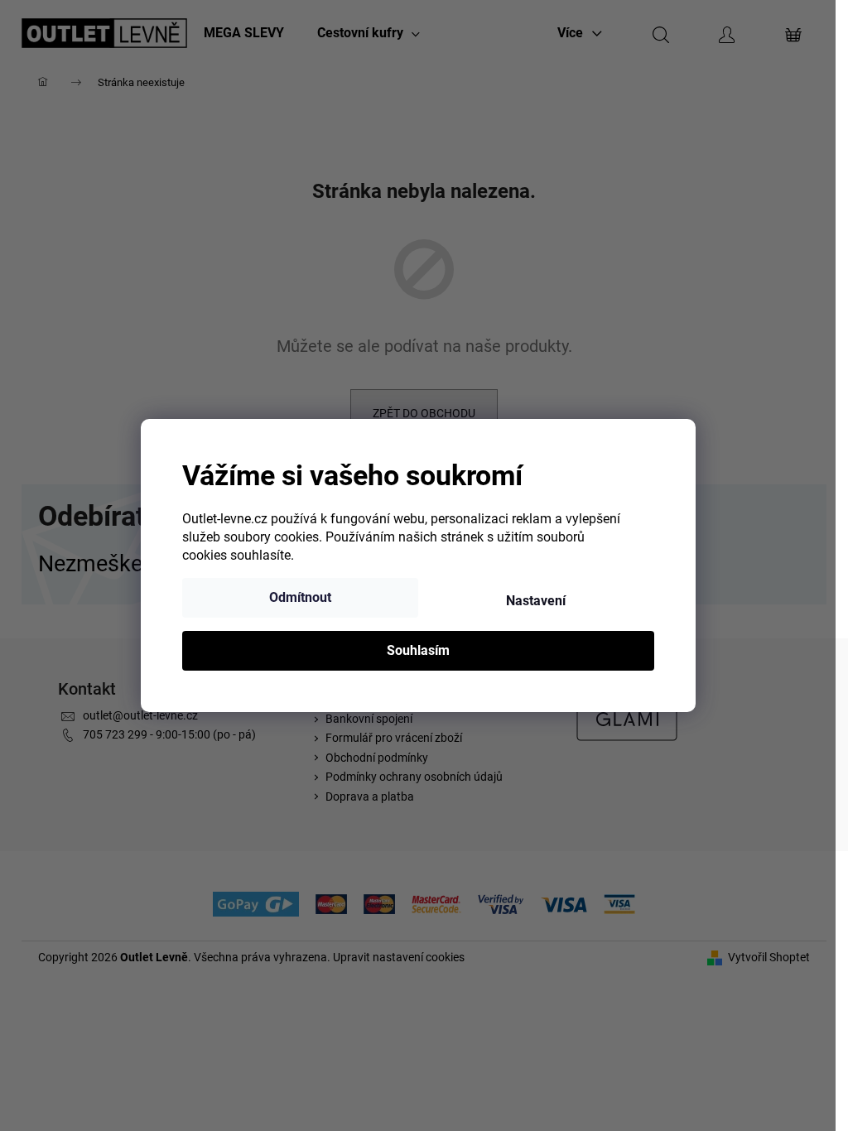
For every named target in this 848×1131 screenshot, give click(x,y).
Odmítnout (300, 597)
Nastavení (536, 601)
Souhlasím (418, 650)
